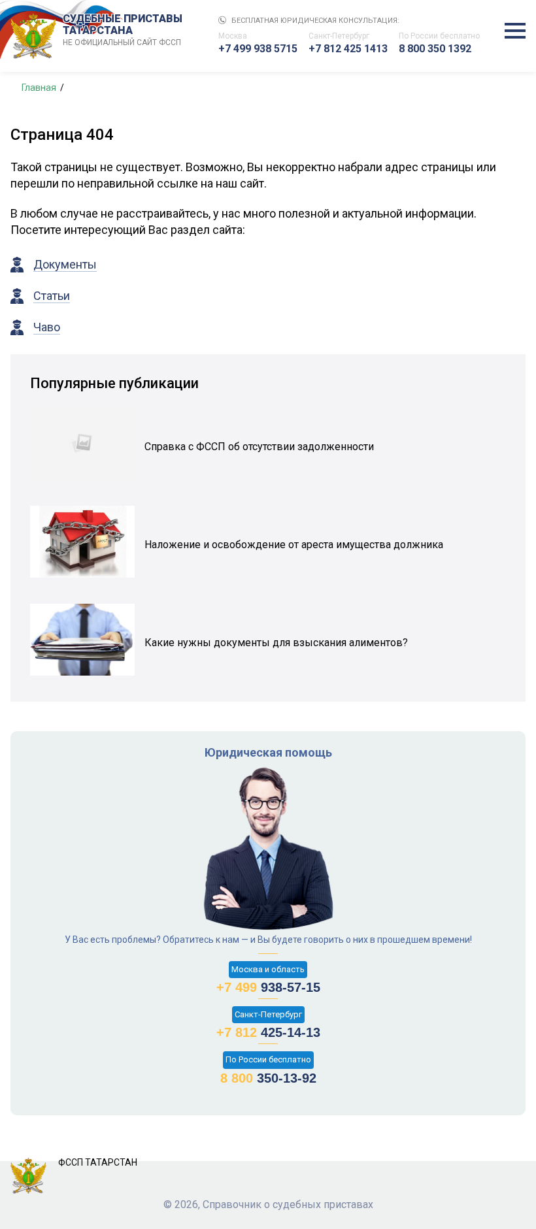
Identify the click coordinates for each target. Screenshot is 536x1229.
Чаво (46, 327)
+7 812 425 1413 (348, 48)
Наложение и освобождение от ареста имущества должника (293, 544)
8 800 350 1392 (435, 48)
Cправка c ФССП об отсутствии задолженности (259, 446)
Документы (65, 264)
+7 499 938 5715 (257, 48)
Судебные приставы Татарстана (122, 30)
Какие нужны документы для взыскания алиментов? (276, 642)
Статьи (51, 296)
